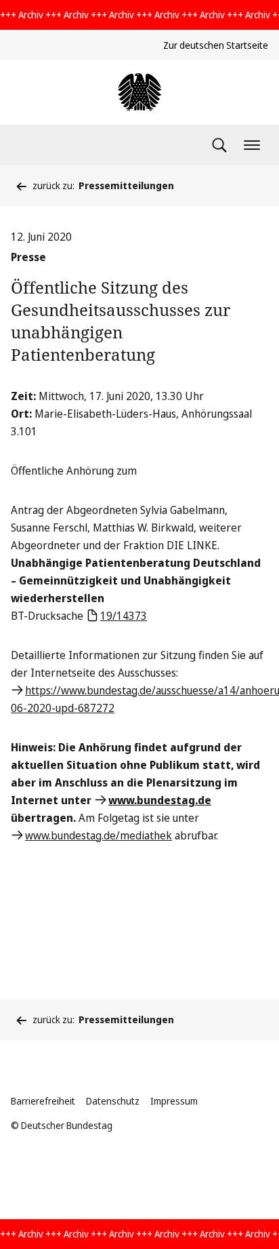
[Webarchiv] (139, 92)
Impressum (174, 1100)
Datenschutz (113, 1100)
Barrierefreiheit (43, 1100)
